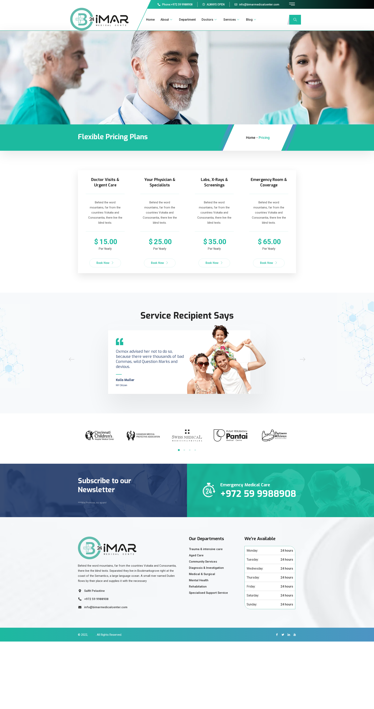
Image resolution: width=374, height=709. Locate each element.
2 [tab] (184, 450)
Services (229, 19)
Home (150, 19)
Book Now (102, 263)
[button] (72, 359)
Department (187, 19)
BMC (91, 634)
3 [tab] (190, 450)
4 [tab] (195, 450)
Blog (249, 19)
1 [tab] (179, 450)
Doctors (207, 19)
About (165, 19)
